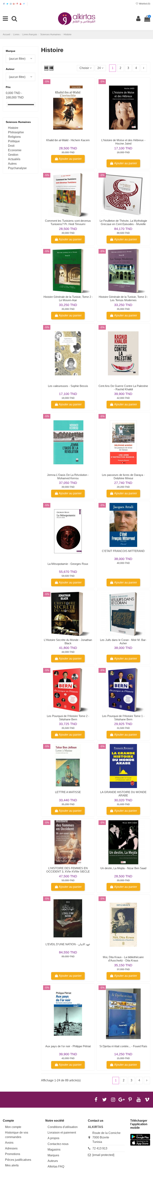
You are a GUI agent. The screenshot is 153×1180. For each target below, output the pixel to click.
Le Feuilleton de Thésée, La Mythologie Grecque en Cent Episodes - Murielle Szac (123, 224)
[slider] (7, 104)
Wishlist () (144, 3)
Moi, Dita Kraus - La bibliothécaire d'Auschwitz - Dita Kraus (123, 958)
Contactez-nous (58, 1144)
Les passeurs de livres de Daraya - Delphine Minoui (123, 476)
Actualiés (14, 159)
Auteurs (53, 1160)
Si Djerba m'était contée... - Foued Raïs (123, 1046)
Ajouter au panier (70, 158)
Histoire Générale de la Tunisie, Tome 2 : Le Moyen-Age (68, 298)
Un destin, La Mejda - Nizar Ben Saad (123, 868)
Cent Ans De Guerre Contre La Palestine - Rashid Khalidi (123, 387)
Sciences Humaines (18, 121)
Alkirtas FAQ (56, 1166)
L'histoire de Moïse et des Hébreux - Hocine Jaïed (123, 142)
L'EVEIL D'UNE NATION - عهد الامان (68, 944)
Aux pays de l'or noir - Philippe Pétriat (68, 1046)
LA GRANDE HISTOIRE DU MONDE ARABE (123, 793)
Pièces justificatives (18, 1159)
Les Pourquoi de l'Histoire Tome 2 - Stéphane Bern (68, 717)
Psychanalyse (17, 168)
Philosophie (16, 132)
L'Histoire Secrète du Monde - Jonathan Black (68, 641)
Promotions (12, 1154)
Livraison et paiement (62, 1132)
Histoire (13, 127)
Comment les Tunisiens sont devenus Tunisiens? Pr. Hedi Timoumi (68, 222)
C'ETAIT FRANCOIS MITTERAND (123, 551)
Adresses (11, 1148)
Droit (11, 145)
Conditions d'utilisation (63, 1127)
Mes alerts (12, 1165)
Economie (14, 150)
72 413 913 (99, 1148)
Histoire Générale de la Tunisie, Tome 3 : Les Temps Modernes (123, 298)
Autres (12, 163)
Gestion (13, 154)
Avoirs (9, 1142)
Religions (14, 136)
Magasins (54, 1149)
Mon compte (13, 1127)
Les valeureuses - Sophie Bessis (68, 385)
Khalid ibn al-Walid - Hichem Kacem (68, 140)
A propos (53, 1138)
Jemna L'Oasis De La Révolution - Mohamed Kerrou (68, 476)
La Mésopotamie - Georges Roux (68, 563)
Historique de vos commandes (16, 1135)
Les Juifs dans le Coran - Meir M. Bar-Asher (123, 641)
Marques (53, 1155)
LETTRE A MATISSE (68, 792)
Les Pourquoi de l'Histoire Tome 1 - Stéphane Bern (123, 717)
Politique (14, 141)
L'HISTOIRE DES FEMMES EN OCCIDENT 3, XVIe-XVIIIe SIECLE (68, 870)
